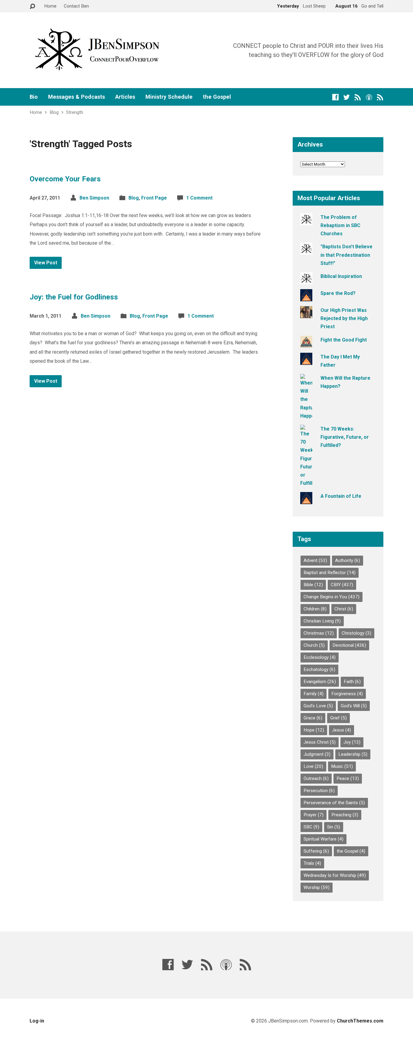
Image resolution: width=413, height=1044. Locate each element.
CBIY (342, 584)
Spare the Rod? (338, 293)
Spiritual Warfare (323, 839)
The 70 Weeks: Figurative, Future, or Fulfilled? (344, 437)
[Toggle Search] (32, 7)
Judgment (317, 754)
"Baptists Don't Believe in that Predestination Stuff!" (346, 255)
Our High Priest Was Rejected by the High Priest (344, 318)
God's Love (318, 706)
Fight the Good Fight (343, 340)
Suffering (316, 851)
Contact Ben (76, 6)
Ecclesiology (320, 657)
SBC (311, 827)
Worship (317, 887)
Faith (352, 681)
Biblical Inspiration (341, 276)
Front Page (154, 198)
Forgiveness (347, 693)
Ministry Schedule (169, 97)
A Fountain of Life (340, 496)
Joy (351, 742)
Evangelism (320, 681)
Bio (34, 97)
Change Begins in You (331, 597)
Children (315, 609)
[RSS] (358, 97)
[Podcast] (369, 97)
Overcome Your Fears (65, 179)
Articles (125, 97)
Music (342, 766)
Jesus (341, 730)
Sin (333, 827)
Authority (347, 560)
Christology (356, 633)
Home (50, 6)
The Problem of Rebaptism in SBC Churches (340, 225)
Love (313, 766)
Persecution (319, 790)
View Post (45, 263)
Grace (313, 718)
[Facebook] (335, 97)
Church (314, 645)
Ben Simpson (94, 198)
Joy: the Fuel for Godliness (74, 297)
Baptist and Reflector (330, 572)
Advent (315, 560)
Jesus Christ (320, 742)
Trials (312, 863)
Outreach (316, 778)
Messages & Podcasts (76, 97)
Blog (54, 112)
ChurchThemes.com (360, 1021)
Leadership (352, 754)
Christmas (319, 633)
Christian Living (322, 621)
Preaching (344, 815)
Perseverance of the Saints (334, 802)
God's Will (354, 706)
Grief (338, 718)
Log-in (37, 1021)
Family (314, 693)
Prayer (314, 815)
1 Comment (199, 198)
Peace (348, 778)
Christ (343, 609)
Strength (74, 112)
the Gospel (217, 97)
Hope (314, 730)
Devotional (349, 645)
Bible (313, 584)
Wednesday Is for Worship (335, 875)
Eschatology (319, 669)
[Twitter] (346, 97)
